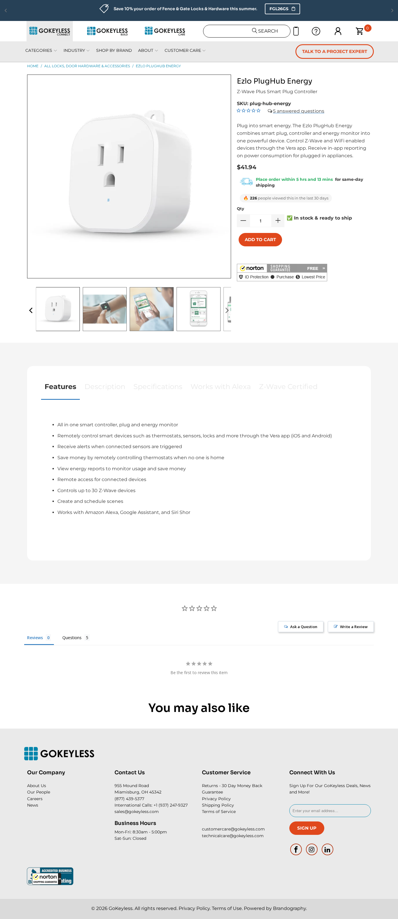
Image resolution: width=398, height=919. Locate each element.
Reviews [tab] (35, 637)
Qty (240, 208)
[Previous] (31, 310)
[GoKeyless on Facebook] (296, 849)
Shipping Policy (218, 805)
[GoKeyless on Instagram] (312, 849)
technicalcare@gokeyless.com (233, 835)
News (32, 805)
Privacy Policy (216, 798)
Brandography (289, 908)
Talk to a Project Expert (334, 51)
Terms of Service (219, 811)
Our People (38, 792)
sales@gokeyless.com (137, 811)
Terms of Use (227, 908)
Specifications (157, 386)
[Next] (226, 310)
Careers (35, 798)
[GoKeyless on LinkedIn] (327, 849)
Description (104, 386)
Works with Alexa (221, 386)
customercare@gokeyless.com (233, 829)
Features (60, 386)
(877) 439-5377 (129, 798)
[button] (46, 879)
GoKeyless (121, 908)
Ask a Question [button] (303, 626)
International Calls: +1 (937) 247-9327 (151, 805)
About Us (36, 785)
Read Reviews (355, 8)
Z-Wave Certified (288, 386)
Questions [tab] (72, 637)
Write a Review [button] (354, 626)
